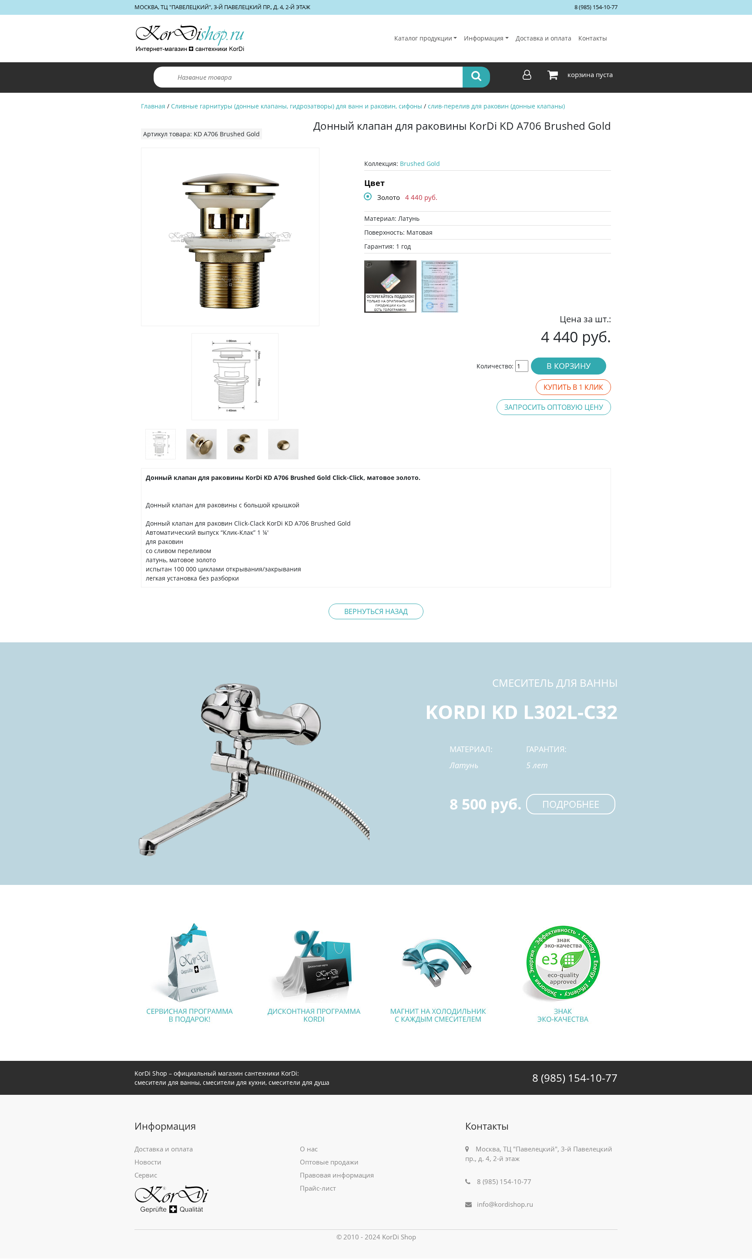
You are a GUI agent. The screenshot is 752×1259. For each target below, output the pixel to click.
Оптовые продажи (329, 1162)
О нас (309, 1148)
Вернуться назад (376, 611)
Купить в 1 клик (573, 387)
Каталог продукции (423, 38)
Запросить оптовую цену (553, 407)
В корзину (569, 366)
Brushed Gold (420, 163)
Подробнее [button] (570, 803)
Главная (153, 106)
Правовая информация (337, 1175)
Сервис (145, 1175)
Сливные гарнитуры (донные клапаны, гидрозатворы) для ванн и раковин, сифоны (296, 106)
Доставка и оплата (543, 38)
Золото (388, 197)
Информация (484, 38)
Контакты (592, 38)
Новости (147, 1162)
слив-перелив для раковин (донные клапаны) (496, 106)
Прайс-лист (318, 1188)
